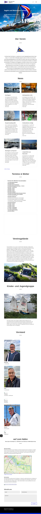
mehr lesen (7, 106)
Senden (34, 503)
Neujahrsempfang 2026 (10, 123)
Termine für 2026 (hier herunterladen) (17, 180)
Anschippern (8, 95)
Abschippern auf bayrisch (10, 150)
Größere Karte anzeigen (8, 474)
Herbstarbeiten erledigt (27, 123)
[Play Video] (20, 272)
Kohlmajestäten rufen (27, 95)
